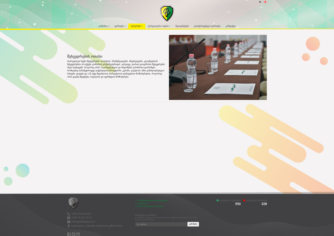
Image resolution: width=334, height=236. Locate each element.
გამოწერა (193, 224)
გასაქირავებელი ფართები (207, 26)
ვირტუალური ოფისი (158, 26)
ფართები (119, 26)
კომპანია (103, 26)
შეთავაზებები (182, 26)
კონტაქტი (230, 26)
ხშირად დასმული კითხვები (150, 206)
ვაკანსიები (143, 203)
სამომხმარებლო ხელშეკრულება (153, 200)
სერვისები (136, 26)
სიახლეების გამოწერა (166, 217)
